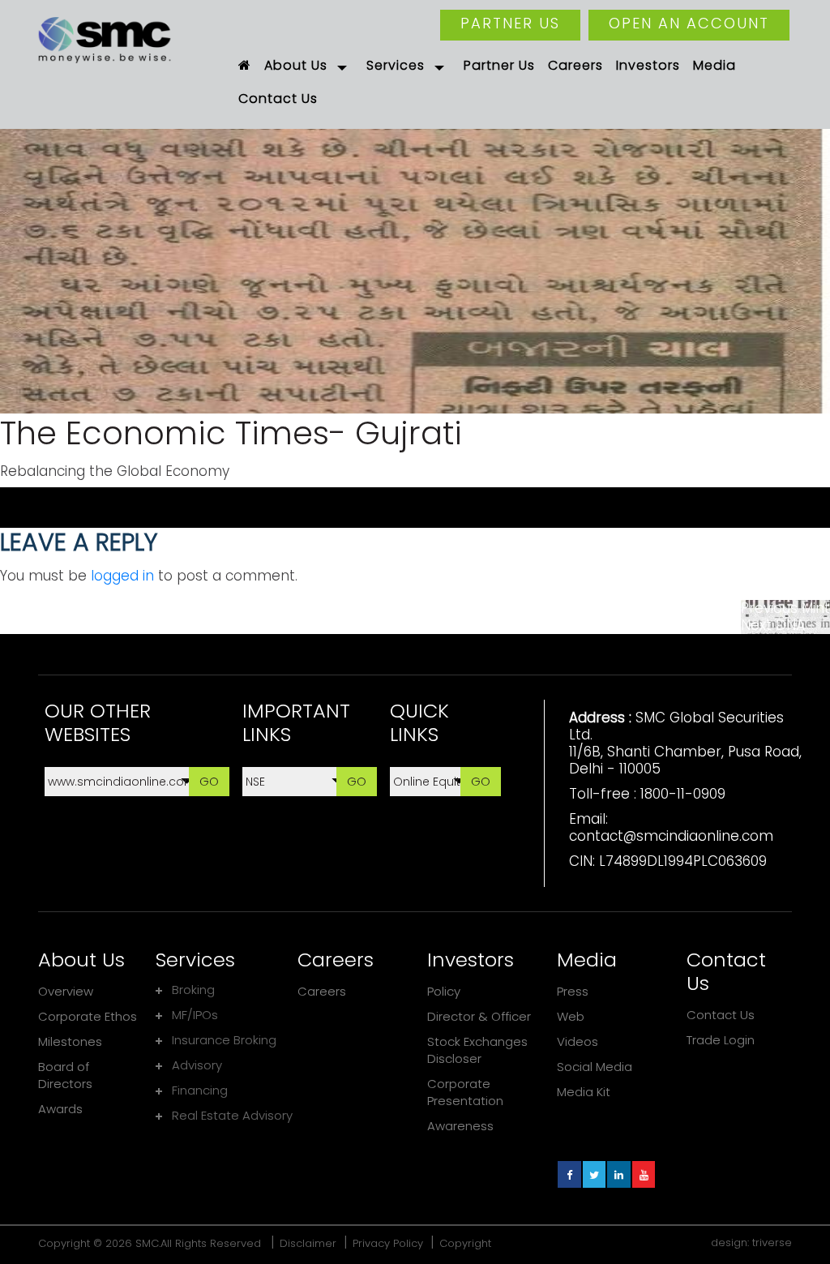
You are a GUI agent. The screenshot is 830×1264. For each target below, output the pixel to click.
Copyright (465, 1243)
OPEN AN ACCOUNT (689, 23)
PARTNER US (510, 23)
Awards (60, 1108)
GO (209, 781)
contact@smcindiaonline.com (671, 836)
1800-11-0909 (682, 793)
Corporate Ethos (87, 1016)
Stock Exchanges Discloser (477, 1050)
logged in (122, 575)
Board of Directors (65, 1075)
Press (572, 991)
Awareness (460, 1125)
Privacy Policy (388, 1243)
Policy (443, 991)
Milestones (70, 1041)
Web (570, 1016)
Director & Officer (479, 1016)
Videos (577, 1041)
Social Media (594, 1066)
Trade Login (721, 1039)
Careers (321, 991)
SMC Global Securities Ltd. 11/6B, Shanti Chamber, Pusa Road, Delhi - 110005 (685, 743)
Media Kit (583, 1091)
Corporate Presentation (465, 1092)
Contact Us (721, 1014)
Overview (65, 991)
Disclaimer (308, 1243)
